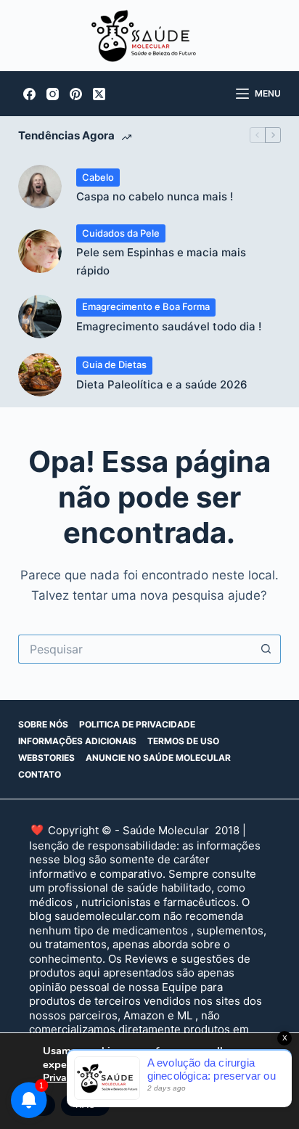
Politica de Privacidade (137, 724)
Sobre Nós (43, 724)
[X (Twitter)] (99, 94)
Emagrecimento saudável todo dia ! (168, 326)
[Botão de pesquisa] (266, 649)
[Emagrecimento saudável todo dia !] (40, 316)
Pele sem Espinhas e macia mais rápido (161, 261)
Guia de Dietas (114, 364)
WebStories (46, 757)
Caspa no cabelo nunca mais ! (154, 196)
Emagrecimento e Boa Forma (146, 306)
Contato (39, 774)
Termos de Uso (183, 740)
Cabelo (98, 177)
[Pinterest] (76, 94)
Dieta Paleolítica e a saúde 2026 (161, 384)
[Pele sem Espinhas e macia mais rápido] (40, 251)
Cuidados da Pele (121, 233)
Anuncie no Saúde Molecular (158, 757)
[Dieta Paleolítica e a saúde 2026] (40, 374)
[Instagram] (52, 94)
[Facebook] (29, 94)
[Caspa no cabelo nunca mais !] (40, 186)
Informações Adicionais (77, 740)
